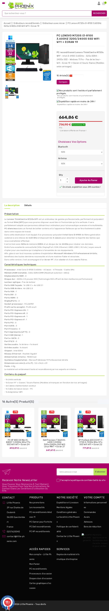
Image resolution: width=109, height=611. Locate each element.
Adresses (88, 522)
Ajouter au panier (89, 180)
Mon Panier (34, 564)
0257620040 (13, 531)
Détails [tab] (28, 205)
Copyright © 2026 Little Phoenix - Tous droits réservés (24, 605)
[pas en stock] (9, 426)
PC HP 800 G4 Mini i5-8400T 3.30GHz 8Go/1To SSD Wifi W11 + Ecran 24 (18, 442)
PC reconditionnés (38, 569)
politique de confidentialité (85, 480)
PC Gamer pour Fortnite (40, 522)
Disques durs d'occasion (40, 578)
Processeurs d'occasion (40, 574)
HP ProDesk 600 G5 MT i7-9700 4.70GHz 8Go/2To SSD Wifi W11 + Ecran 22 (90, 442)
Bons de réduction (92, 527)
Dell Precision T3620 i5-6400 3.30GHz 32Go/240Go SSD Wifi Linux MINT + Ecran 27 (54, 443)
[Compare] (15, 426)
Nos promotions (36, 502)
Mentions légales (65, 507)
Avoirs (87, 517)
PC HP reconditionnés (39, 531)
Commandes (90, 512)
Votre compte (94, 497)
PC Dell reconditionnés (40, 527)
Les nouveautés (37, 507)
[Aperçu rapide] (21, 426)
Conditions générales (67, 512)
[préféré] (26, 426)
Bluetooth (63, 147)
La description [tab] (12, 205)
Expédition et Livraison (67, 502)
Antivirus (62, 158)
